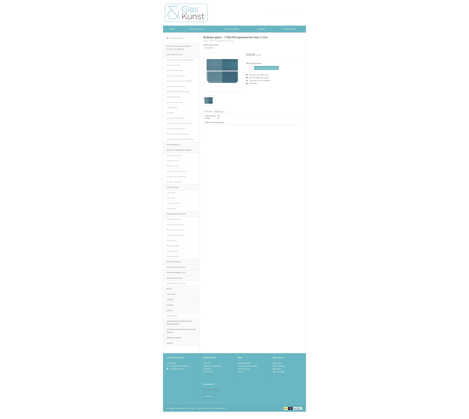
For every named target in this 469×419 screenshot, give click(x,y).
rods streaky (171, 208)
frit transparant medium (175, 224)
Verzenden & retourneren (247, 366)
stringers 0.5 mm (173, 161)
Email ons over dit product (258, 75)
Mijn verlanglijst (278, 372)
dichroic (170, 305)
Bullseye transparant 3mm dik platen (180, 139)
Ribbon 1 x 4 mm (173, 166)
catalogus (171, 294)
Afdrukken (253, 83)
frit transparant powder (175, 235)
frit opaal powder (173, 256)
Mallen (169, 310)
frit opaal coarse (173, 251)
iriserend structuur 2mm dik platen (179, 81)
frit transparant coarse (175, 230)
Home (171, 29)
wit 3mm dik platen (173, 97)
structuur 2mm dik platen (176, 76)
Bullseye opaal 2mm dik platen (178, 91)
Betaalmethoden (244, 363)
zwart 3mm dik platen (174, 102)
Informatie (209, 112)
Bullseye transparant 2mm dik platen (180, 60)
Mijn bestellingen (279, 366)
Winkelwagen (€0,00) (280, 13)
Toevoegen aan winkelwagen (266, 68)
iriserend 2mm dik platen (176, 86)
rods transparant (173, 203)
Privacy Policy (208, 372)
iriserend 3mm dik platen (176, 129)
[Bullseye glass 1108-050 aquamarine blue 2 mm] (223, 72)
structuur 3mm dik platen (176, 118)
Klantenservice (289, 29)
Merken (170, 343)
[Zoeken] (167, 38)
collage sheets (172, 107)
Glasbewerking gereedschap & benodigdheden (179, 322)
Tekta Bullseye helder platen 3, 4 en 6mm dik (181, 330)
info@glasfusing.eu (177, 369)
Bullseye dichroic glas (176, 267)
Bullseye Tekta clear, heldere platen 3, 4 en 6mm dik (179, 47)
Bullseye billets (173, 145)
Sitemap (241, 372)
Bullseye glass (256, 63)
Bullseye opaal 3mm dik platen (178, 134)
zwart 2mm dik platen (174, 70)
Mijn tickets (277, 369)
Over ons (261, 29)
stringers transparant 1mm (177, 171)
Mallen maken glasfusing (176, 283)
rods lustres (171, 198)
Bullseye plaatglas (175, 54)
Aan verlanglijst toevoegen (259, 78)
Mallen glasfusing (174, 278)
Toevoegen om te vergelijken (260, 80)
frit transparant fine (174, 219)
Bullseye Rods (172, 187)
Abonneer (208, 396)
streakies (170, 113)
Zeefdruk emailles (174, 338)
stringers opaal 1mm (174, 155)
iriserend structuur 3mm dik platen (179, 123)
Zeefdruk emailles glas (176, 272)
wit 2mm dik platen (173, 65)
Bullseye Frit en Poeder (176, 214)
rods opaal (171, 192)
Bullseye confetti (174, 262)
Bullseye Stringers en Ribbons (179, 150)
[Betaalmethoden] (285, 408)
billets (169, 289)
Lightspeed (221, 408)
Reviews (219, 112)
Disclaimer (207, 369)
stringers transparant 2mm (177, 176)
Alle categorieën (232, 29)
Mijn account (298, 13)
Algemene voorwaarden (212, 366)
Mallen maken (172, 316)
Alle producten (197, 29)
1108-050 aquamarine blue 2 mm (221, 41)
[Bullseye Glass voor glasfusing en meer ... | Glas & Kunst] (203, 13)
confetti (170, 299)
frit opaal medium (173, 246)
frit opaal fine (172, 240)
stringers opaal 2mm (174, 182)
